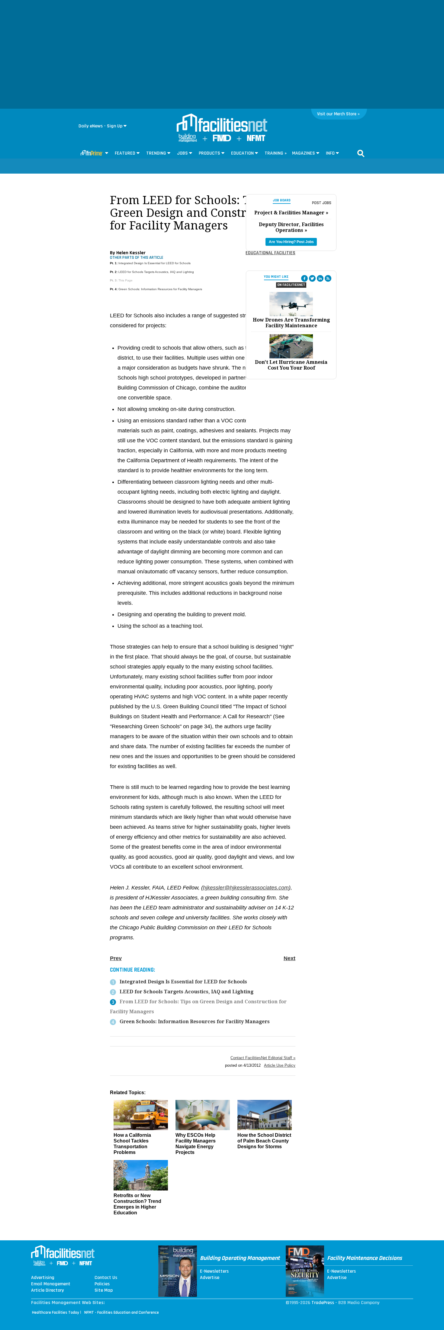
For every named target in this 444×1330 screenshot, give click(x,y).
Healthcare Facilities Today (55, 1312)
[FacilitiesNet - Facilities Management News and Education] (222, 123)
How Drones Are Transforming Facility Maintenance (291, 322)
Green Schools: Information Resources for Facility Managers (160, 289)
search (361, 153)
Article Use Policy (279, 1065)
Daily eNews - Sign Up (100, 126)
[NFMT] (256, 139)
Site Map (104, 1290)
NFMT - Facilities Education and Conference (121, 1312)
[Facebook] (304, 278)
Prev (116, 958)
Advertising (42, 1277)
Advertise (209, 1277)
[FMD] (222, 140)
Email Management (50, 1284)
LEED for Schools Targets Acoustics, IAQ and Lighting (156, 272)
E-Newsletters (214, 1271)
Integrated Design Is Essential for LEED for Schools (154, 263)
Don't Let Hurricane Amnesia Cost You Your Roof (291, 365)
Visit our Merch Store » (338, 114)
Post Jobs (321, 203)
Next (289, 958)
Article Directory (47, 1290)
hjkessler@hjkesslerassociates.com (246, 888)
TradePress (322, 1303)
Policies (102, 1284)
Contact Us (106, 1277)
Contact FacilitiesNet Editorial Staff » (262, 1058)
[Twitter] (312, 278)
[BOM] (188, 141)
